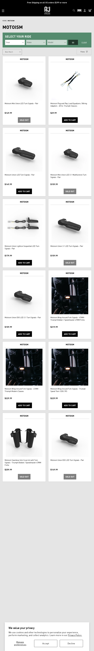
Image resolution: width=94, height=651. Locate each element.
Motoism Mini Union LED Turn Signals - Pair (21, 103)
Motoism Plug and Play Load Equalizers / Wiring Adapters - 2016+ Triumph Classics (68, 104)
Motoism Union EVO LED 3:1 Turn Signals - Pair (23, 317)
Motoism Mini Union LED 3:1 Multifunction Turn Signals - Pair (68, 176)
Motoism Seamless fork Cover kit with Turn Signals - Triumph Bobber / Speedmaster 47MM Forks (23, 462)
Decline (71, 643)
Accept (45, 643)
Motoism (24, 59)
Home (4, 21)
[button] (3, 11)
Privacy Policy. (75, 635)
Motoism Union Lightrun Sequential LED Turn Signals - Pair (22, 247)
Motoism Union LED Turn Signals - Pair (20, 175)
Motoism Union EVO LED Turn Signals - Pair (67, 460)
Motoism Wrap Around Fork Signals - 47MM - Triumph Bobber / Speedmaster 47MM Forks (67, 318)
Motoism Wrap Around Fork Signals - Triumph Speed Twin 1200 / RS (68, 390)
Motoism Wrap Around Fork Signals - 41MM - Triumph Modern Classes (22, 390)
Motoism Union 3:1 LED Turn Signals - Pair (66, 246)
